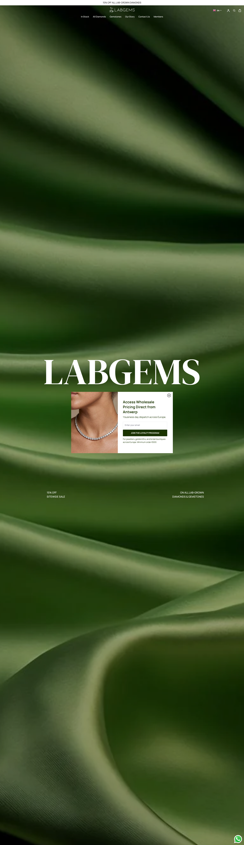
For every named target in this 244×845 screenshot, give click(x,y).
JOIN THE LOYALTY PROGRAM (145, 433)
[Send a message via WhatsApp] (238, 839)
